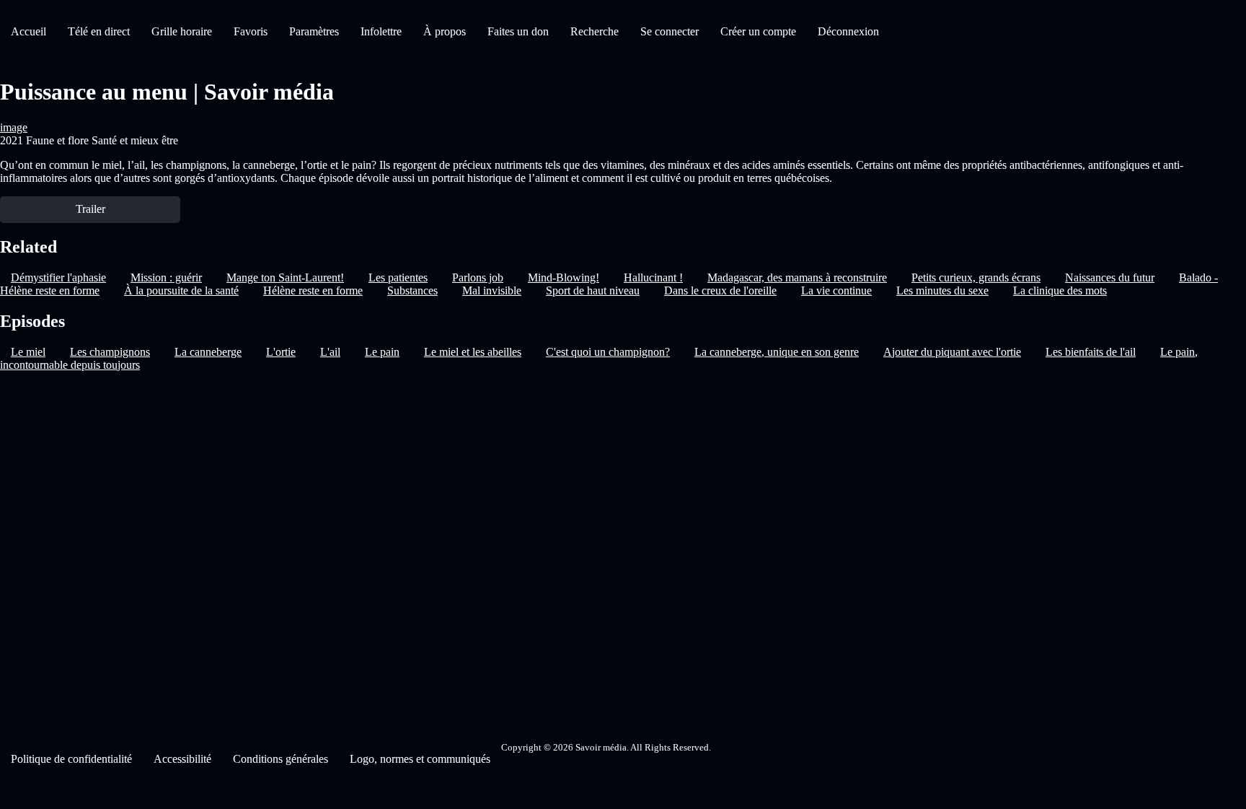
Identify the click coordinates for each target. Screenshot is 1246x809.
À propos (444, 31)
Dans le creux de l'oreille (720, 290)
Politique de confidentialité (71, 759)
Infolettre (381, 31)
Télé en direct (99, 31)
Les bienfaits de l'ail (1091, 352)
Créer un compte (758, 31)
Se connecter (669, 31)
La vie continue (836, 290)
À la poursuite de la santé (181, 290)
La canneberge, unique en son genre (776, 352)
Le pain (382, 352)
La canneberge (208, 352)
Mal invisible (491, 290)
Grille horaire (181, 31)
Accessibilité (182, 759)
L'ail (330, 352)
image (13, 127)
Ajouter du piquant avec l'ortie (952, 352)
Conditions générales (280, 759)
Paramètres (314, 31)
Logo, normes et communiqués (420, 759)
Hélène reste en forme (313, 290)
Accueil (28, 31)
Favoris (251, 31)
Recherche (594, 31)
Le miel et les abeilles (472, 352)
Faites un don (518, 31)
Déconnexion (848, 31)
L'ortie (281, 352)
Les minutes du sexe (942, 290)
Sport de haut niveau (593, 290)
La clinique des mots (1060, 290)
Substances (412, 290)
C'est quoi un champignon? (608, 352)
